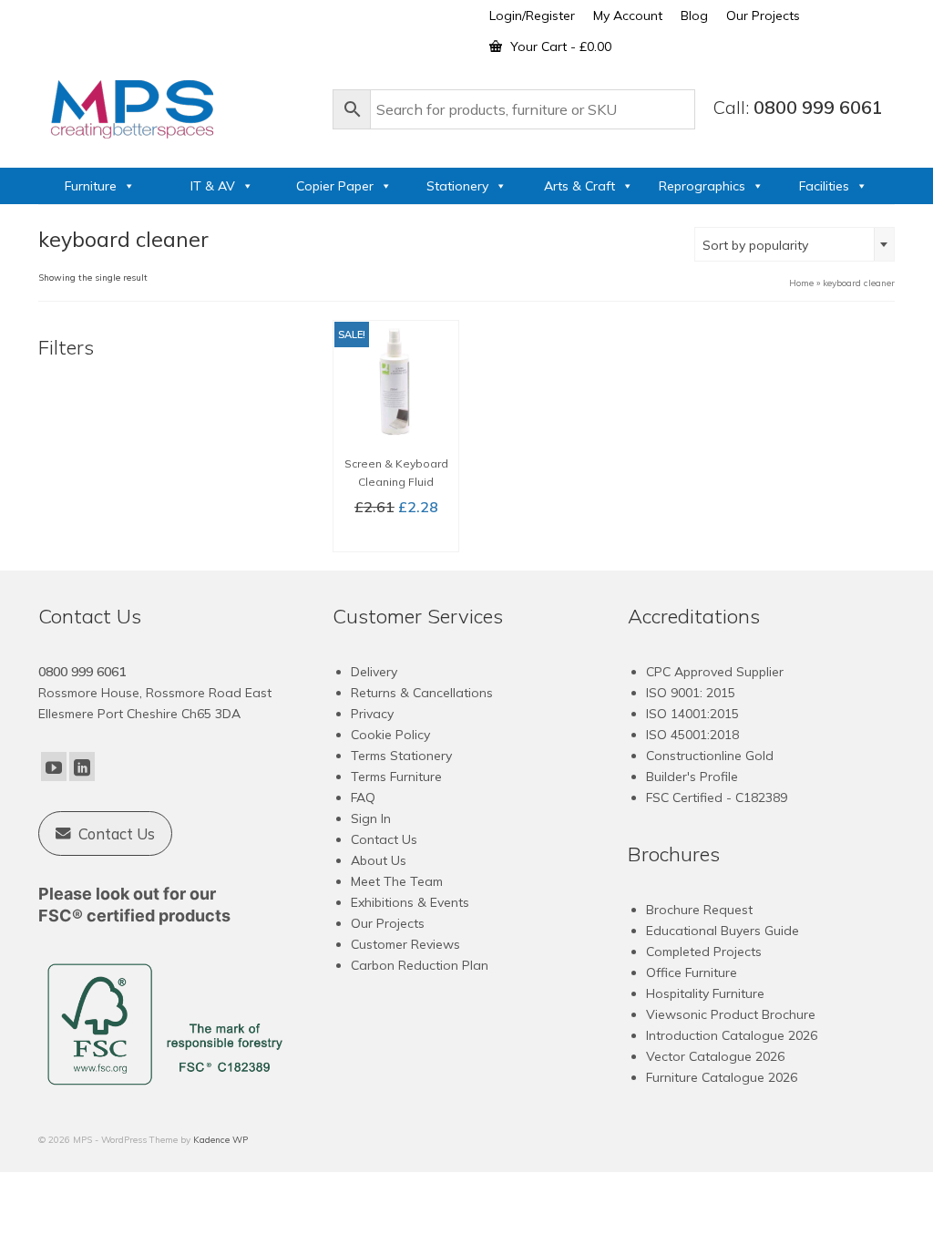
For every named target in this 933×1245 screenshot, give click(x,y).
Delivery (374, 672)
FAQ (363, 797)
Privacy (372, 713)
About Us (378, 860)
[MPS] (176, 105)
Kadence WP (220, 1140)
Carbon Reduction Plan (419, 965)
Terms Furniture (396, 776)
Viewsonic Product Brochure (730, 1014)
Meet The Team (397, 881)
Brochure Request (699, 909)
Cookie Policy (390, 734)
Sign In (371, 818)
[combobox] (794, 244)
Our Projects (388, 923)
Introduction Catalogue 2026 (731, 1035)
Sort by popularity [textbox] (755, 245)
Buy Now (396, 537)
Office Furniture (691, 972)
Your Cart (559, 46)
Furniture (91, 186)
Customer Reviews (405, 944)
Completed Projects (704, 951)
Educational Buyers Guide (722, 930)
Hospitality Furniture (705, 993)
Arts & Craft (579, 186)
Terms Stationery (401, 755)
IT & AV (212, 186)
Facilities (824, 186)
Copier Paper (335, 186)
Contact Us (384, 839)
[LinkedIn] (82, 766)
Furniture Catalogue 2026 (721, 1077)
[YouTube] (54, 766)
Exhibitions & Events (410, 902)
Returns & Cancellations (422, 692)
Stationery (457, 186)
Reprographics (702, 186)
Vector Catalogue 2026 (715, 1056)
